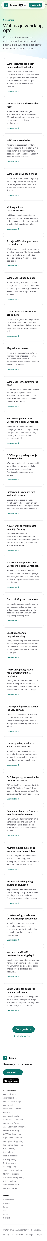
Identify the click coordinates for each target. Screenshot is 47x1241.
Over (5, 1210)
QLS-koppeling (9, 1166)
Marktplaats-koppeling (13, 1141)
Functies (6, 1203)
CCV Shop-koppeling (12, 1134)
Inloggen (30, 1234)
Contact (6, 1218)
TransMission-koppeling (13, 1177)
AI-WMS (6, 1112)
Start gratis (35, 5)
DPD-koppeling (9, 1163)
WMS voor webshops (12, 1101)
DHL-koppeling (9, 1159)
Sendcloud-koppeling (12, 1170)
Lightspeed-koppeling (12, 1137)
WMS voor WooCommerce (14, 1127)
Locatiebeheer (9, 1152)
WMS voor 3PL (9, 1105)
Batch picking (9, 1148)
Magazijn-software (11, 1123)
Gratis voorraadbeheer (13, 1119)
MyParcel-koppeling (11, 1174)
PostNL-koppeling (11, 1156)
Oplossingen (8, 1199)
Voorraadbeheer (10, 1098)
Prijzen (6, 1207)
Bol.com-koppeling (11, 1130)
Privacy (6, 1234)
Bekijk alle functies (22, 1036)
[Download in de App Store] (11, 1080)
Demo (5, 1214)
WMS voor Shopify (11, 1116)
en (25, 5)
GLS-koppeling (9, 1181)
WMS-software (9, 1094)
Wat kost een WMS (11, 1184)
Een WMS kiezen (10, 1188)
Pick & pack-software (12, 1108)
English (40, 1234)
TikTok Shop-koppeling (13, 1145)
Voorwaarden (18, 1234)
